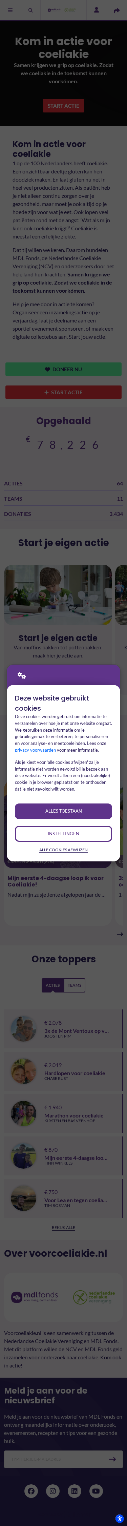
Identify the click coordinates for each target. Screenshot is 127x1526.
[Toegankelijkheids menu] (119, 1518)
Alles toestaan (63, 811)
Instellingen (63, 833)
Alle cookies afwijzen (63, 850)
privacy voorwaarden (35, 750)
